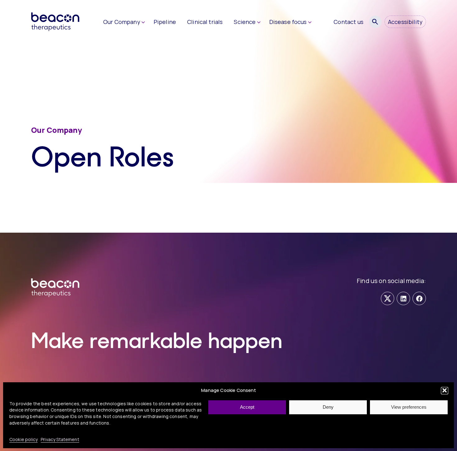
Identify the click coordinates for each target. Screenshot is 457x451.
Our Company (121, 22)
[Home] (62, 21)
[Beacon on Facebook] (419, 298)
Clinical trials (205, 22)
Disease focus (288, 22)
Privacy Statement (60, 439)
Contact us (348, 22)
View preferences (409, 407)
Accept (247, 407)
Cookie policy (23, 439)
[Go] (375, 21)
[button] (444, 390)
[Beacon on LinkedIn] (403, 298)
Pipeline (165, 22)
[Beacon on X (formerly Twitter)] (387, 298)
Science (245, 22)
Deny (328, 407)
